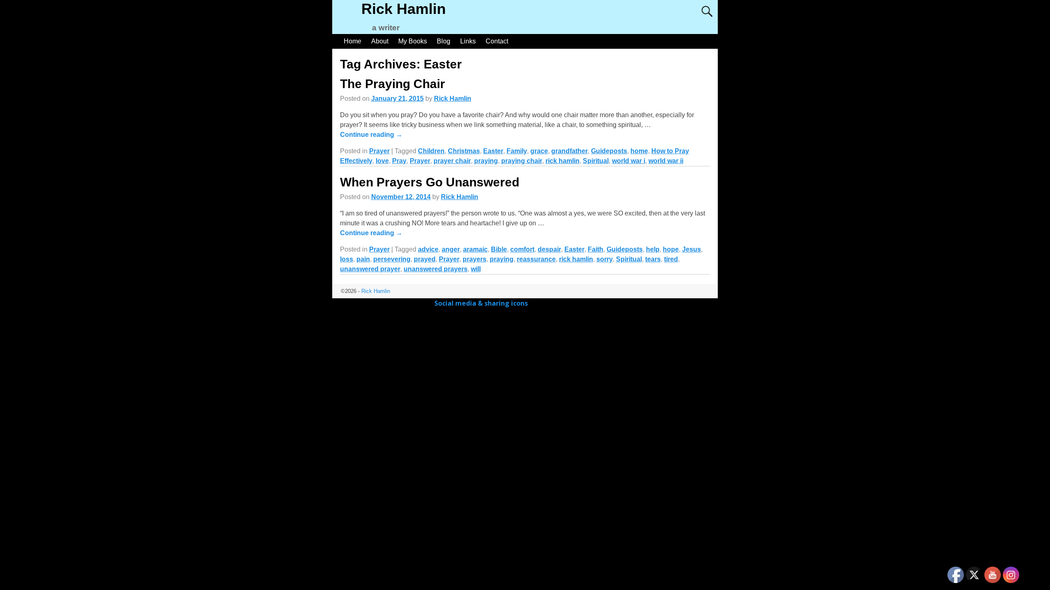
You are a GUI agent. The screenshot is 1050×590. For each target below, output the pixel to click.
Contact (497, 41)
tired (671, 259)
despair (549, 249)
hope (671, 249)
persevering (392, 259)
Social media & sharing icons (482, 303)
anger (451, 249)
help (653, 249)
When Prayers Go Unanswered (429, 182)
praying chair (521, 160)
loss (346, 259)
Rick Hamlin (403, 8)
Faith (595, 249)
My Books (412, 41)
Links (468, 41)
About (379, 41)
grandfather (569, 151)
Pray (399, 160)
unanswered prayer (370, 269)
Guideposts (609, 151)
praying (486, 160)
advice (428, 249)
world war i (628, 160)
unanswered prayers (436, 269)
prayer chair (452, 160)
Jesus (691, 249)
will (476, 269)
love (382, 160)
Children (431, 151)
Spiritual (596, 160)
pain (363, 259)
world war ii (665, 160)
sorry (604, 259)
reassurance (536, 259)
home (639, 151)
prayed (425, 259)
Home (352, 41)
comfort (522, 249)
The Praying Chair (392, 84)
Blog (443, 41)
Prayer (379, 151)
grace (539, 151)
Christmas (464, 151)
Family (517, 151)
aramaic (475, 249)
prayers (474, 259)
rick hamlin (563, 160)
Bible (499, 249)
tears (653, 259)
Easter (493, 151)
